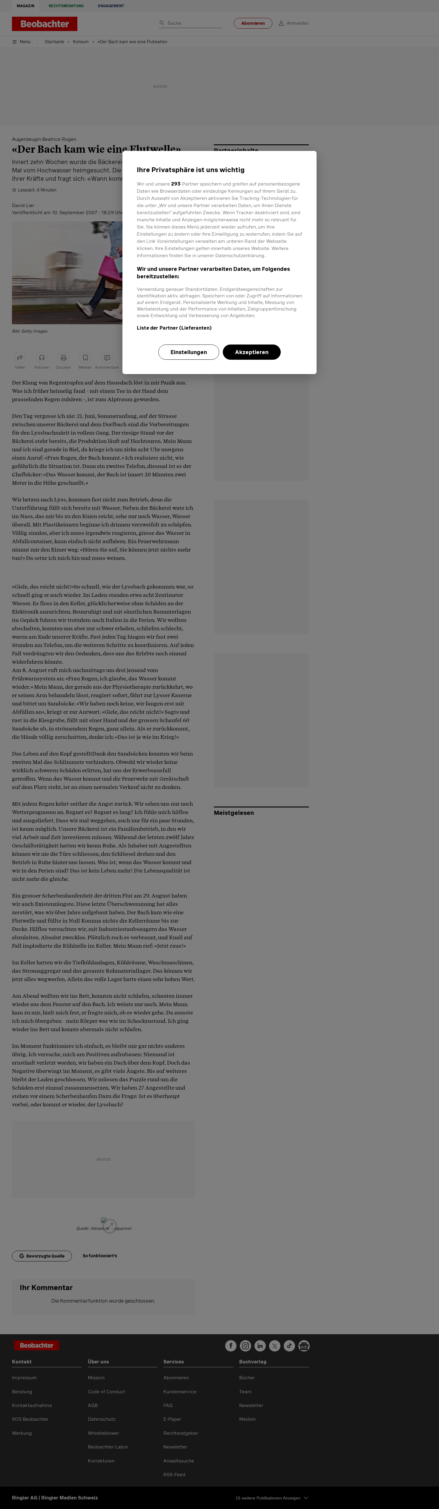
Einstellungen (189, 352)
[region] (219, 262)
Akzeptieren (251, 352)
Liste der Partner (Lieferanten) (174, 328)
